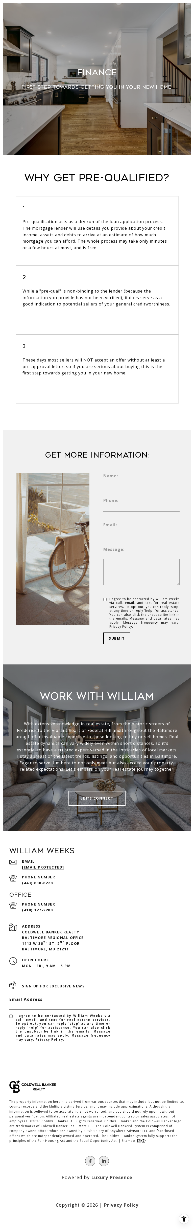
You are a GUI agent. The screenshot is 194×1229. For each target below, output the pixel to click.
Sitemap (128, 1140)
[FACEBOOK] (90, 1161)
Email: (110, 525)
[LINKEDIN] (104, 1161)
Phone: (110, 500)
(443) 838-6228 (37, 882)
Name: (110, 476)
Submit (117, 638)
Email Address (26, 999)
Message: (114, 549)
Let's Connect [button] (97, 798)
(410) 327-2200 (37, 910)
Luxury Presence (111, 1177)
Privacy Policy (120, 626)
